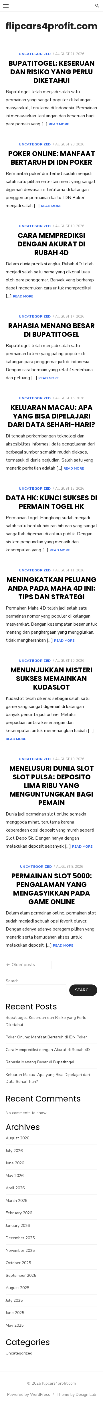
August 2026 (17, 1138)
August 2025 (17, 1288)
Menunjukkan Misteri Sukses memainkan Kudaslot (51, 678)
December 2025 (20, 1238)
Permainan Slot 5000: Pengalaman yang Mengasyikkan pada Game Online (51, 888)
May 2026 (14, 1175)
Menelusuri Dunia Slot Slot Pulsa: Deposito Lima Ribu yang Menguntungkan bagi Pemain (51, 785)
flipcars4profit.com (51, 26)
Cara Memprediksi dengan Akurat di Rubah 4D (51, 244)
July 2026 (14, 1150)
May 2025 (14, 1325)
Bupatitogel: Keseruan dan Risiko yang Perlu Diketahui (52, 72)
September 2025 (21, 1275)
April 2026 (15, 1188)
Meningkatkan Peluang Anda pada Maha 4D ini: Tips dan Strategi (51, 588)
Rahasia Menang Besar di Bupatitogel (51, 330)
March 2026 (16, 1200)
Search (12, 981)
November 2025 (20, 1250)
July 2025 (14, 1300)
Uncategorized (35, 54)
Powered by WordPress (28, 1394)
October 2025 (18, 1263)
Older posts (23, 965)
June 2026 (15, 1163)
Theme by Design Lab (76, 1394)
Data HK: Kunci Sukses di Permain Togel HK (51, 502)
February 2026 (19, 1213)
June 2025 (15, 1312)
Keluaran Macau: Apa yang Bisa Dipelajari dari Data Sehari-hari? (51, 416)
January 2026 (18, 1225)
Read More (59, 124)
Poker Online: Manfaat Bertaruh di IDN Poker (51, 158)
